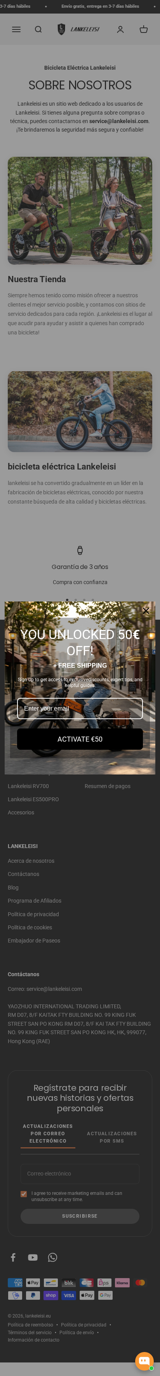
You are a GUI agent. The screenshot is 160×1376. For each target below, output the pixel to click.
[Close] (146, 610)
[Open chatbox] (144, 1361)
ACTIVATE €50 (80, 739)
